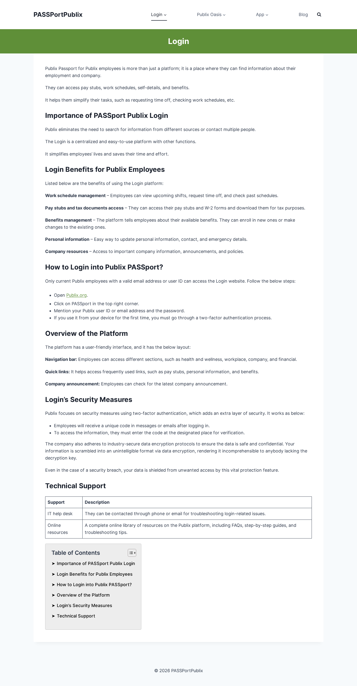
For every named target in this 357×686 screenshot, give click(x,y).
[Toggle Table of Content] (129, 553)
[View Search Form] (319, 14)
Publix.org (76, 295)
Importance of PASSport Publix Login (96, 563)
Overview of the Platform (83, 595)
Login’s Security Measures (84, 605)
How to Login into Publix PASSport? (94, 584)
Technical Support (76, 615)
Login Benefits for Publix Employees (95, 574)
